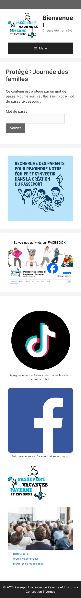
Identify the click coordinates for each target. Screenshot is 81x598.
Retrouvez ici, (21, 553)
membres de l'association (28, 563)
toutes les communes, (26, 558)
